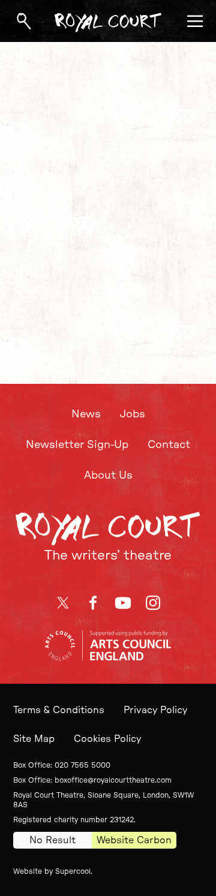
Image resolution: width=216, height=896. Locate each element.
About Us (108, 475)
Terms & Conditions (58, 710)
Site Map (34, 739)
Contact (169, 445)
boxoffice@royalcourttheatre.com (113, 780)
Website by (52, 871)
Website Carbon (134, 840)
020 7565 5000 (82, 765)
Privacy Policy (155, 710)
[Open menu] (195, 21)
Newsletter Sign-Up (77, 445)
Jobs (132, 414)
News (86, 414)
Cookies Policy (107, 739)
